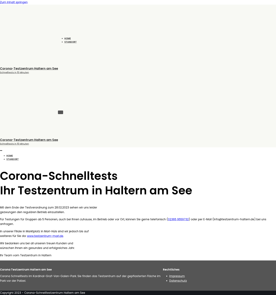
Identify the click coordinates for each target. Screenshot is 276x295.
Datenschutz (178, 281)
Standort (70, 42)
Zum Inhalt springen (14, 2)
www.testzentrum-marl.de (45, 236)
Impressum (177, 276)
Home (67, 38)
